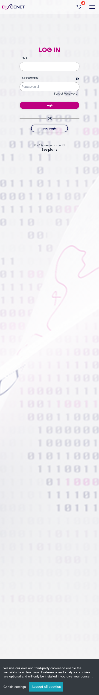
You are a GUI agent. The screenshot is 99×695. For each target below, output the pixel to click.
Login (49, 105)
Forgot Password (66, 94)
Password (29, 78)
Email (25, 58)
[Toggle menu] (92, 7)
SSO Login (49, 128)
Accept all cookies (46, 686)
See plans (49, 149)
